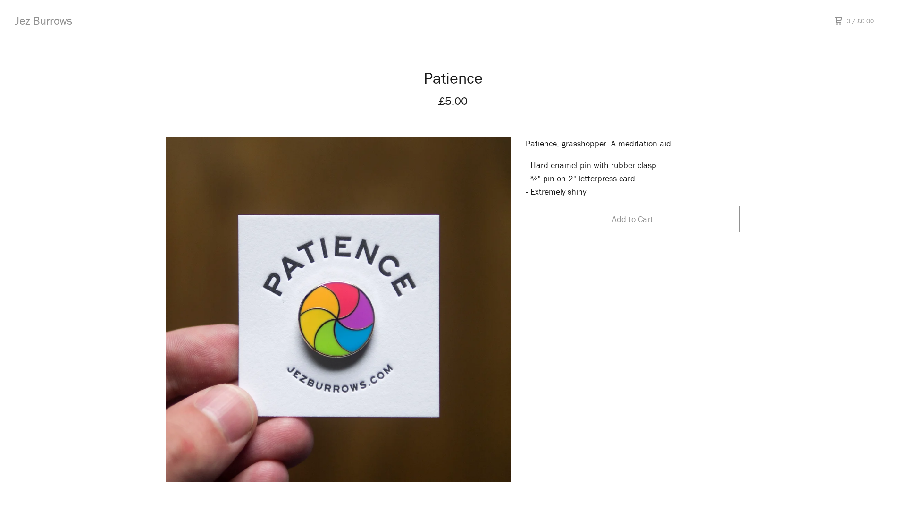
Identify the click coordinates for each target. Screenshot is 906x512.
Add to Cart (632, 218)
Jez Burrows (43, 20)
